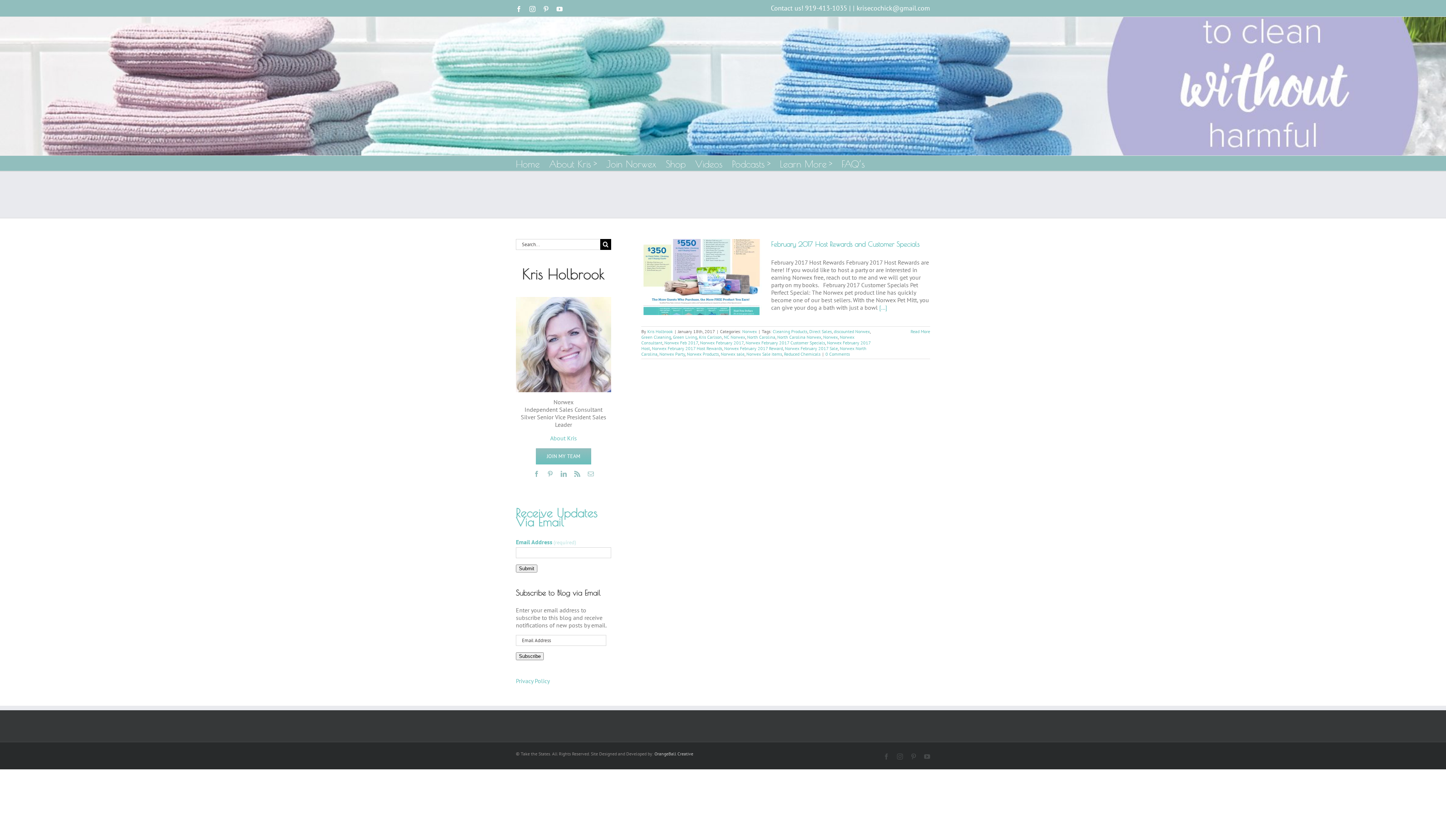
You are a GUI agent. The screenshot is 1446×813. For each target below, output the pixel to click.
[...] (883, 307)
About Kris (563, 438)
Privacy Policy (533, 681)
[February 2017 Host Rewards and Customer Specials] (701, 277)
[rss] (577, 474)
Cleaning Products (790, 331)
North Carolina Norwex (799, 337)
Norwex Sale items (764, 354)
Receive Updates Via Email (557, 517)
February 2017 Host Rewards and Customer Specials (845, 244)
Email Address (546, 542)
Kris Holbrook (660, 331)
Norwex (749, 331)
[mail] (591, 474)
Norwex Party (672, 354)
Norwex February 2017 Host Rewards (687, 348)
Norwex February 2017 (722, 343)
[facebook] (537, 474)
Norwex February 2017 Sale (811, 348)
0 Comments (837, 354)
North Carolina (761, 337)
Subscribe (530, 656)
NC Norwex (734, 337)
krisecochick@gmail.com (893, 8)
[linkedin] (564, 474)
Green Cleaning (656, 337)
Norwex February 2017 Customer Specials (785, 343)
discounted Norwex (852, 331)
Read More (920, 331)
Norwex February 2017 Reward (753, 348)
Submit (526, 568)
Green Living (685, 337)
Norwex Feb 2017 (681, 343)
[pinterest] (550, 474)
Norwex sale (732, 354)
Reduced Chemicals (802, 354)
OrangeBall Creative (673, 754)
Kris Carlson (710, 337)
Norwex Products (703, 354)
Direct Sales (820, 331)
